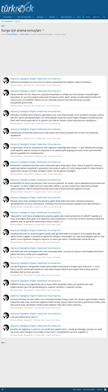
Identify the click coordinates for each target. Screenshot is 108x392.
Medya (40, 17)
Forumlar (7, 17)
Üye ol (17, 21)
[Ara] (104, 16)
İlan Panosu (66, 17)
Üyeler (52, 17)
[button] (14, 16)
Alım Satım (25, 34)
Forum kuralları (89, 389)
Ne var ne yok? (24, 17)
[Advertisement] (54, 55)
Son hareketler (7, 21)
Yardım (99, 389)
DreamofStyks (12, 34)
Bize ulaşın (77, 389)
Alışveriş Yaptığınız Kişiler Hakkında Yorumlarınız (35, 78)
